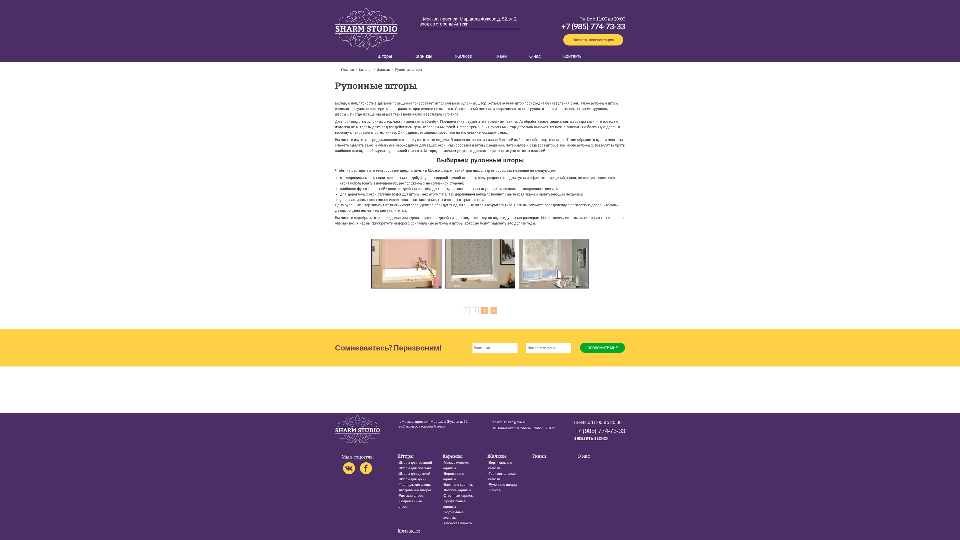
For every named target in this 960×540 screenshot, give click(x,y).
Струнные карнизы (459, 495)
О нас (535, 56)
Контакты (572, 56)
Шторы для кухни (412, 479)
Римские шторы (411, 495)
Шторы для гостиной (415, 462)
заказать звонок (591, 438)
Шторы (385, 56)
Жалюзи (463, 56)
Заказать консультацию (593, 40)
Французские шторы (415, 484)
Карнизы (423, 56)
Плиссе (495, 490)
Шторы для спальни (415, 468)
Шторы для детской (414, 473)
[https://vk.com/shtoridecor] (349, 468)
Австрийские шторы (415, 490)
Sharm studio (366, 29)
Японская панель (458, 523)
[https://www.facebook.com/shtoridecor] (366, 468)
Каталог (365, 70)
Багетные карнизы (459, 484)
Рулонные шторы (503, 484)
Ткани (501, 56)
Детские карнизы (457, 490)
